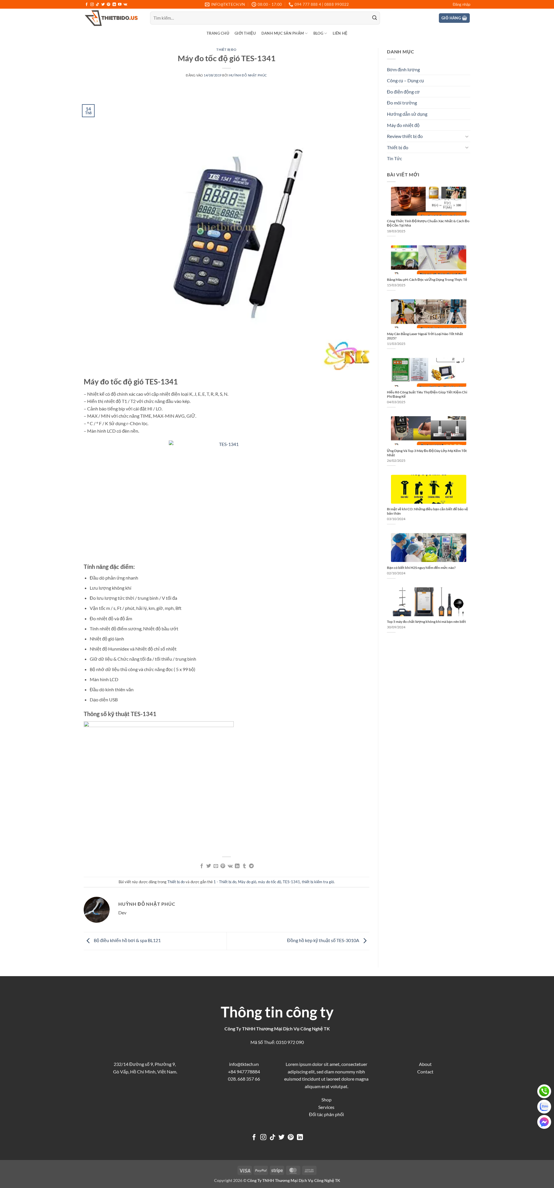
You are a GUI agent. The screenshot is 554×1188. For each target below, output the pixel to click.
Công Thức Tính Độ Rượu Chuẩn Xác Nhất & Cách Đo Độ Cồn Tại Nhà (428, 223)
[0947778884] (544, 1091)
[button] (461, 4)
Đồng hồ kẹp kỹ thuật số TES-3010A (323, 940)
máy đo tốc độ (269, 881)
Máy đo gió (247, 881)
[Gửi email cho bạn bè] (216, 866)
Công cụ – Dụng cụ (405, 80)
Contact (425, 1071)
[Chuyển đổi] (466, 136)
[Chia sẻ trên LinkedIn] (237, 866)
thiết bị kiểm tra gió (318, 881)
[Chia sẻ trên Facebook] (201, 866)
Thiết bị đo (226, 49)
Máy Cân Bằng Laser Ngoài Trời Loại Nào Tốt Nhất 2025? (425, 336)
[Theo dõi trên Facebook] (86, 5)
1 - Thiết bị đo (225, 881)
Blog (318, 33)
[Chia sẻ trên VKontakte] (230, 866)
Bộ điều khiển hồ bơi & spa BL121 (127, 940)
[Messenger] (544, 1122)
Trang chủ (218, 33)
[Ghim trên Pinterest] (222, 866)
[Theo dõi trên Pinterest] (108, 5)
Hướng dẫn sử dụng (407, 114)
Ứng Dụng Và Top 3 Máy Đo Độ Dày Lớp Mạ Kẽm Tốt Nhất (427, 453)
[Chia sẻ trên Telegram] (251, 866)
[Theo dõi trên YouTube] (119, 5)
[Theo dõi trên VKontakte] (125, 5)
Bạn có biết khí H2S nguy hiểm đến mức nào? (421, 567)
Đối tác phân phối (326, 1114)
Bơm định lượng (403, 69)
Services (326, 1107)
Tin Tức (394, 158)
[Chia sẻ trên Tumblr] (244, 866)
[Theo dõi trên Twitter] (103, 5)
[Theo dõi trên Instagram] (92, 5)
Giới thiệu (245, 33)
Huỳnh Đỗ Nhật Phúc (248, 75)
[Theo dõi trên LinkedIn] (114, 5)
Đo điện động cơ (403, 91)
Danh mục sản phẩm (282, 33)
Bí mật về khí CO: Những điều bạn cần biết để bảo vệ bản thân (427, 511)
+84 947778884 (244, 1071)
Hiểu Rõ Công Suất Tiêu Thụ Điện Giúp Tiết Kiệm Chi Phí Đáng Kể (427, 394)
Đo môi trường (402, 102)
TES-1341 (291, 881)
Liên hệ (340, 33)
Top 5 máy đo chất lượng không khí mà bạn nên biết (426, 621)
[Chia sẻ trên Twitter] (208, 866)
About (425, 1064)
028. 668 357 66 (244, 1078)
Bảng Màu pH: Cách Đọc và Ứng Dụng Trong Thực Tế (427, 279)
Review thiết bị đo (405, 136)
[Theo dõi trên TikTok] (97, 5)
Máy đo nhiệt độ (403, 125)
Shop (326, 1099)
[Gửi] (374, 18)
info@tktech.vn (244, 1064)
